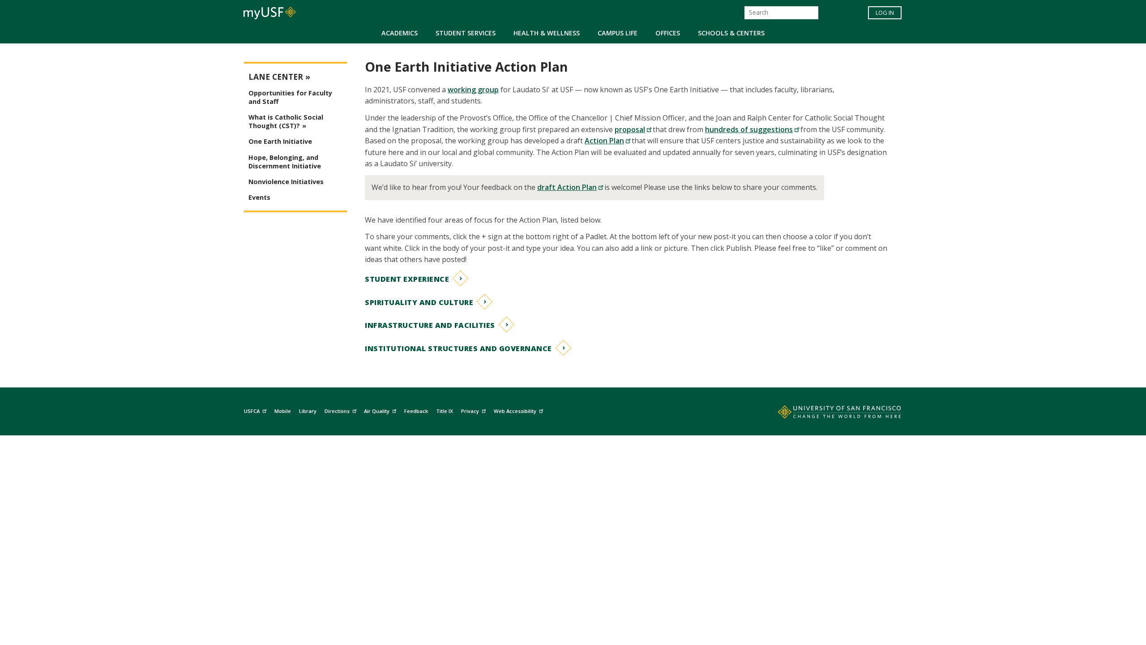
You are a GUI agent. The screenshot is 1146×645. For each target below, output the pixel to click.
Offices (667, 33)
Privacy (470, 411)
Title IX (444, 411)
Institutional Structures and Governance (458, 348)
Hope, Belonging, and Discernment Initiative (284, 161)
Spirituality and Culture (419, 302)
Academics (399, 33)
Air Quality (376, 411)
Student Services (466, 33)
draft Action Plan (567, 187)
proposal (630, 129)
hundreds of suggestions (749, 129)
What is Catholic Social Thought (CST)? (285, 121)
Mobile (282, 411)
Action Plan (604, 141)
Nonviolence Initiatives (286, 181)
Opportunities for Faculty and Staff (290, 97)
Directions (337, 411)
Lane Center (275, 77)
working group (473, 90)
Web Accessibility (515, 411)
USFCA (252, 411)
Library (307, 411)
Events (259, 197)
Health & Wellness (546, 33)
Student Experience (407, 279)
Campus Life (617, 33)
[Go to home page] (829, 413)
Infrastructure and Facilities (430, 325)
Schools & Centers (731, 33)
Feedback (416, 411)
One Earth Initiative (280, 141)
